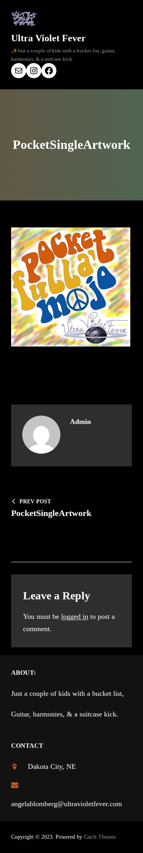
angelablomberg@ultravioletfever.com (66, 804)
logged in (74, 616)
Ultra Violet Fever (48, 38)
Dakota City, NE (52, 766)
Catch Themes (100, 837)
